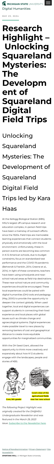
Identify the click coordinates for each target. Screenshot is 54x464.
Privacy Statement (37, 449)
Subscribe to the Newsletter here (27, 423)
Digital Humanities (16, 8)
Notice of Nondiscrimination (15, 449)
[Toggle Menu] (48, 3)
